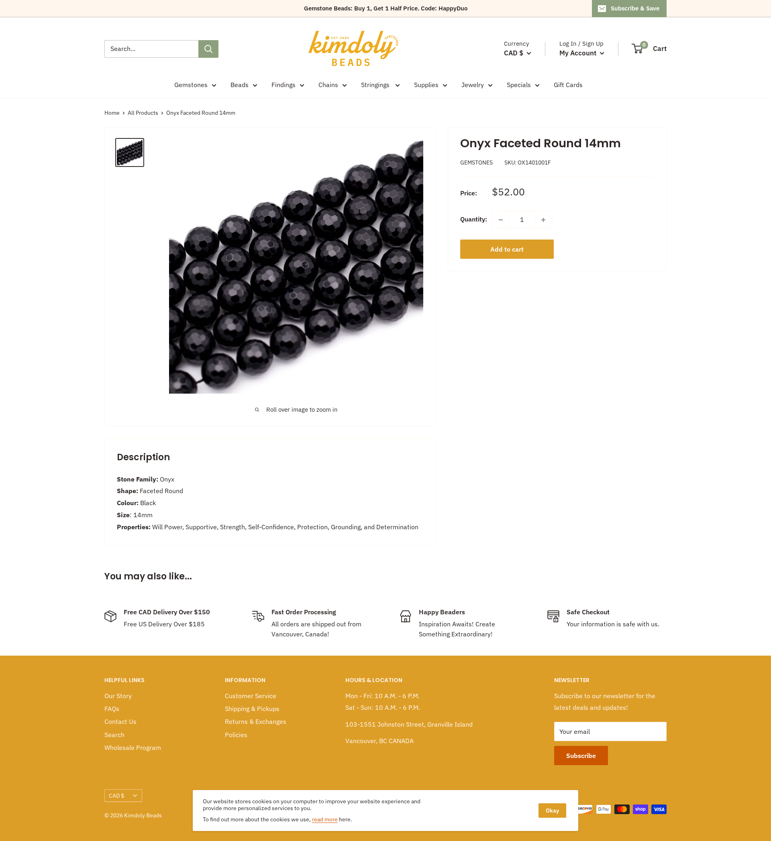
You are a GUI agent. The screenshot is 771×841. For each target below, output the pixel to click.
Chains (328, 85)
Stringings (376, 85)
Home (112, 112)
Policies (236, 735)
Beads (239, 85)
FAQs (111, 709)
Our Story (118, 696)
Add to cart (507, 250)
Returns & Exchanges (255, 721)
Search (114, 735)
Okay (552, 810)
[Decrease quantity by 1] (500, 219)
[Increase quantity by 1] (543, 219)
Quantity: (473, 219)
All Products (143, 112)
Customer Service (250, 696)
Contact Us (120, 721)
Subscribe (581, 756)
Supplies (426, 85)
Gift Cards (568, 85)
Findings (283, 85)
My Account (578, 53)
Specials (519, 85)
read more (325, 819)
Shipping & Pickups (252, 709)
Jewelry (472, 85)
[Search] (208, 49)
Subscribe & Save (635, 8)
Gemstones (191, 85)
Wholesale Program (132, 747)
